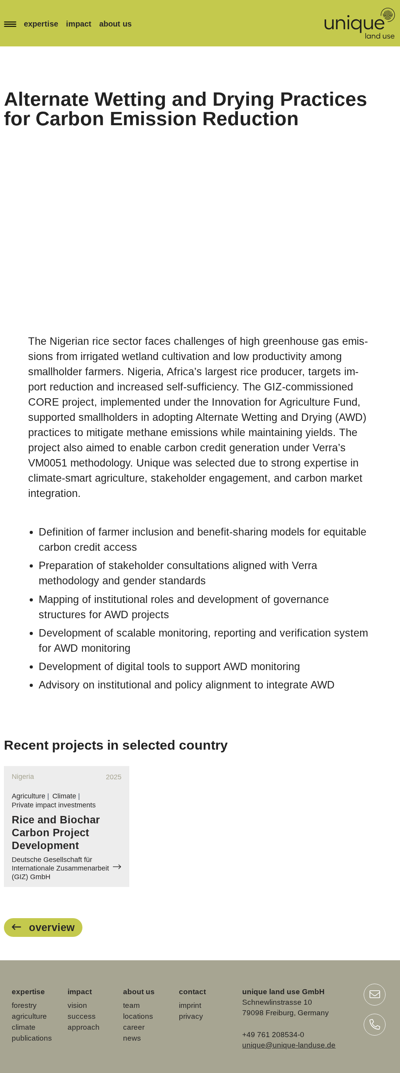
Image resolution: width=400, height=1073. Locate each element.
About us (115, 24)
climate (24, 1027)
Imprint (190, 1005)
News (132, 1038)
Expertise (41, 24)
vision (77, 1005)
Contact (192, 992)
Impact (78, 24)
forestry (24, 1005)
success (82, 1016)
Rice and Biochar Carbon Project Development (56, 832)
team (131, 1005)
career (134, 1027)
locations (138, 1016)
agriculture (29, 1016)
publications (32, 1038)
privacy (191, 1016)
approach (84, 1027)
